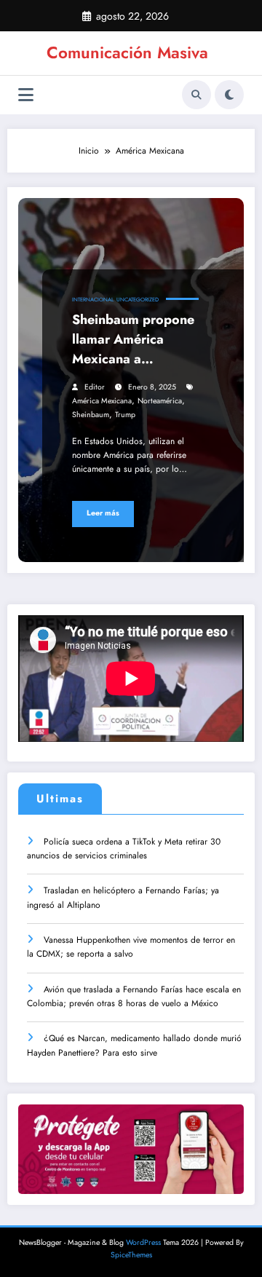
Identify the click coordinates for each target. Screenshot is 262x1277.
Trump (125, 414)
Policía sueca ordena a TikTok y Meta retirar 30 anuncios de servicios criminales (124, 848)
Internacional (93, 300)
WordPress (143, 1242)
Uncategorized (137, 300)
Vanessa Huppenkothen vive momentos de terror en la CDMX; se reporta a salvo (131, 946)
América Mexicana (102, 400)
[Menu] (25, 95)
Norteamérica (160, 400)
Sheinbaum (90, 414)
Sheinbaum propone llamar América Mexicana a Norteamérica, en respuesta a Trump (133, 341)
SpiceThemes (131, 1254)
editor (94, 386)
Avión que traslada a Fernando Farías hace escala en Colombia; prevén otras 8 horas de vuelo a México (134, 996)
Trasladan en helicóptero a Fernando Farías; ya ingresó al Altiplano (123, 897)
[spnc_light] (229, 94)
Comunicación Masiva (127, 52)
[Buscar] (196, 95)
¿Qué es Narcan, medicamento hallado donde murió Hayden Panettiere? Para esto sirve (134, 1045)
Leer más (103, 512)
